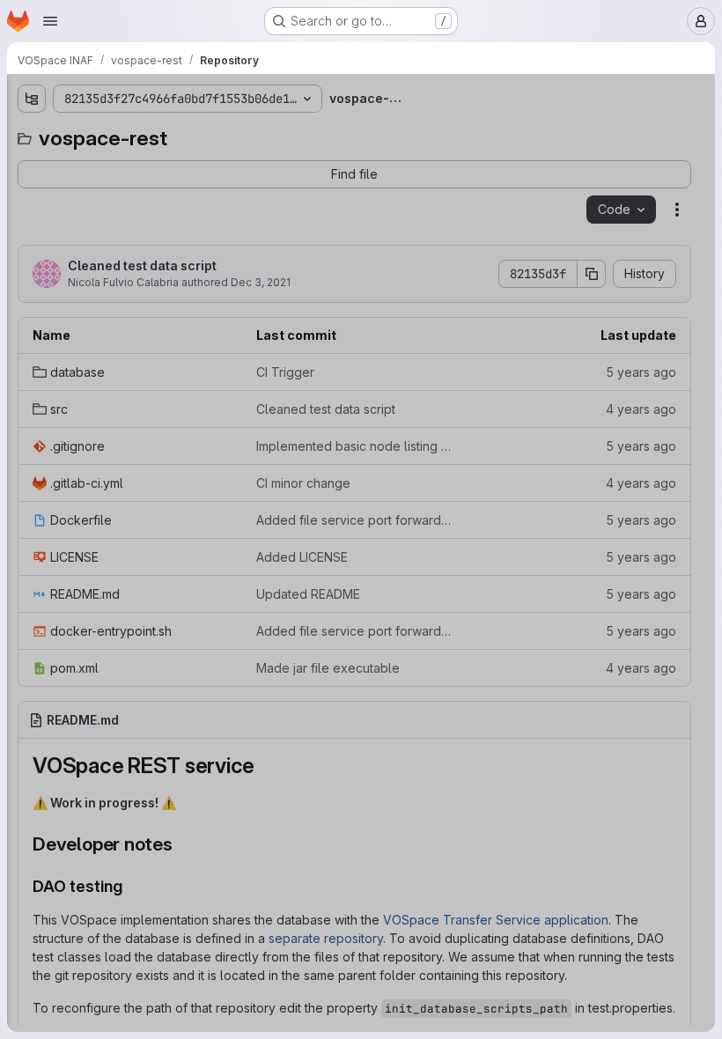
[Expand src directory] (31, 192)
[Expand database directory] (31, 164)
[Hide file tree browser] (32, 99)
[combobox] (144, 133)
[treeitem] (146, 165)
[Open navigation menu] (50, 21)
